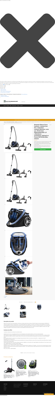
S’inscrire (34, 385)
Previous (6, 296)
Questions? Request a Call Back (49, 394)
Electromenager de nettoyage (31, 352)
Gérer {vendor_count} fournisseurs (6, 91)
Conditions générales (16, 386)
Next (5, 297)
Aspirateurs (25, 352)
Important (44, 385)
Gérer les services (3, 90)
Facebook (5, 385)
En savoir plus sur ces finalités (5, 92)
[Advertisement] (27, 113)
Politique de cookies (4, 95)
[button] (27, 41)
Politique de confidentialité (5, 96)
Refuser (5, 94)
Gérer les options (3, 89)
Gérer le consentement (3, 395)
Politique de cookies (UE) (17, 385)
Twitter (5, 386)
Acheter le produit (42, 149)
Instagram (5, 387)
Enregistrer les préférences (17, 94)
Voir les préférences (9, 94)
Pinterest (5, 388)
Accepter (1, 94)
